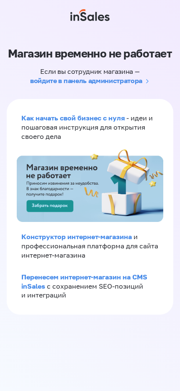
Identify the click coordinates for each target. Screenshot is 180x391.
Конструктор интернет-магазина (76, 236)
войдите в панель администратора (86, 80)
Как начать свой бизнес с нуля (73, 118)
